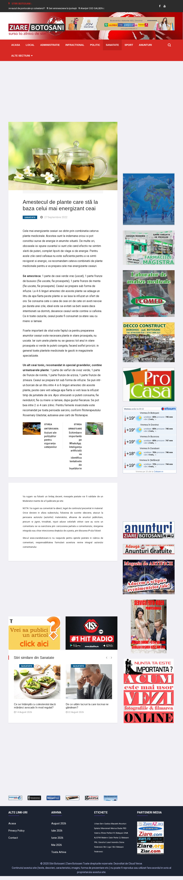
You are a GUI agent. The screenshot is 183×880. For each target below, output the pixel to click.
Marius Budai (116, 828)
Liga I (109, 847)
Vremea (127, 409)
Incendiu (115, 842)
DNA (126, 833)
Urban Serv (99, 824)
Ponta (115, 838)
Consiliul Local (104, 842)
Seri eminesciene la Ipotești (52, 8)
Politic (95, 44)
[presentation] (106, 657)
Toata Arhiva (58, 852)
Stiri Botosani (118, 847)
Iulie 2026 (56, 830)
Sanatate (112, 44)
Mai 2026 (56, 845)
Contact (13, 837)
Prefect (110, 833)
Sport (129, 44)
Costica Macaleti (111, 824)
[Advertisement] (91, 89)
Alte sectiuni (20, 55)
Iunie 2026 (57, 837)
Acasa (15, 44)
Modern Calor (107, 838)
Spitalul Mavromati (102, 828)
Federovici (98, 851)
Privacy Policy (16, 830)
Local (30, 44)
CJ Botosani (124, 838)
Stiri (105, 847)
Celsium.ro (158, 471)
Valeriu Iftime (100, 833)
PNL (96, 842)
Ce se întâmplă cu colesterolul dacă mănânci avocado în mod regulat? (35, 706)
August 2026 (58, 823)
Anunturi (145, 44)
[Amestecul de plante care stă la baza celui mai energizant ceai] (62, 155)
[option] (52, 8)
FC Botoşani (118, 833)
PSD (124, 828)
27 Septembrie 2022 (55, 217)
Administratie (50, 44)
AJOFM (97, 838)
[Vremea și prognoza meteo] (169, 408)
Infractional (74, 44)
